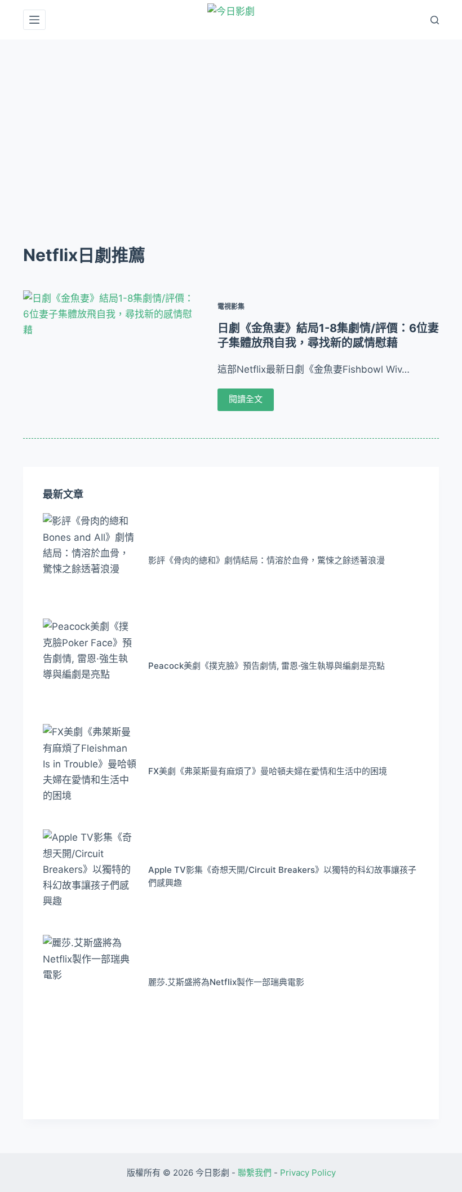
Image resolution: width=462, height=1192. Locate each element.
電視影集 (231, 306)
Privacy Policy (308, 1172)
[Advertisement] (231, 124)
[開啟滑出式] (34, 20)
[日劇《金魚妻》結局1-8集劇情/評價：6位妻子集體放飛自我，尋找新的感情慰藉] (110, 355)
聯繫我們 (255, 1172)
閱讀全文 (246, 399)
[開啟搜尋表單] (434, 20)
